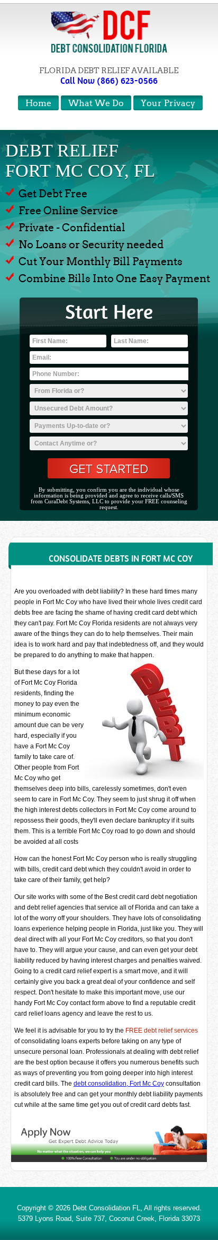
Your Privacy (168, 103)
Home (38, 103)
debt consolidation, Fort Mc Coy (119, 1083)
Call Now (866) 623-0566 (109, 80)
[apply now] (108, 1142)
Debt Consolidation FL (106, 1208)
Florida (169, 1218)
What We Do (96, 103)
